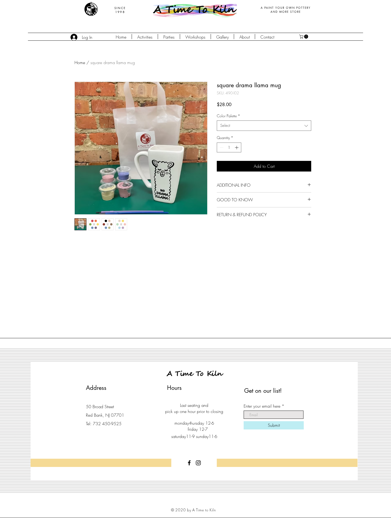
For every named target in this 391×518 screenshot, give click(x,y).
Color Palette (228, 115)
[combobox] (264, 125)
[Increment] (237, 147)
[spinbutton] (229, 147)
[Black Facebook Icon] (189, 462)
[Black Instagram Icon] (198, 462)
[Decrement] (221, 147)
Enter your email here (262, 406)
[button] (304, 37)
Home (79, 62)
